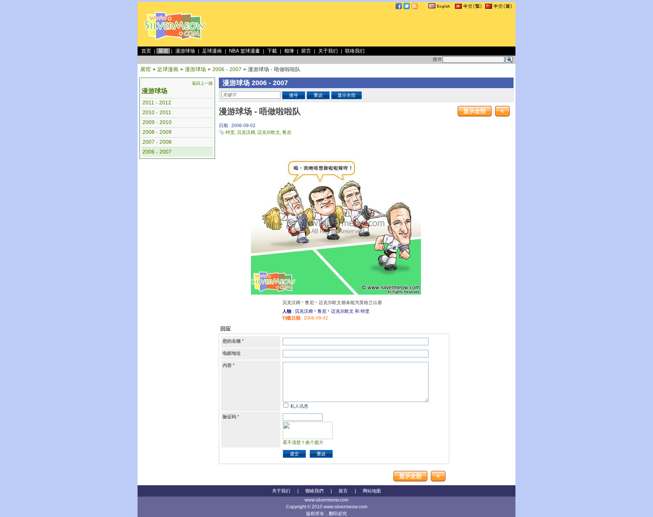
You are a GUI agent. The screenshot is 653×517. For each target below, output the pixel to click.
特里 (230, 132)
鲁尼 (286, 132)
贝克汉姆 (246, 132)
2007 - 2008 (157, 142)
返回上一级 (202, 83)
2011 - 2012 (156, 102)
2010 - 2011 (156, 112)
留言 (306, 51)
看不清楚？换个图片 (303, 442)
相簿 (289, 51)
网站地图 (372, 491)
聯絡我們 (314, 491)
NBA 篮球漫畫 (244, 51)
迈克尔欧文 (268, 132)
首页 (146, 51)
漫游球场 (185, 51)
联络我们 (355, 51)
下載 (272, 51)
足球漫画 (212, 51)
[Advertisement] (376, 28)
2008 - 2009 (157, 132)
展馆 (163, 51)
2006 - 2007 (226, 69)
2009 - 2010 (157, 122)
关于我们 (328, 51)
